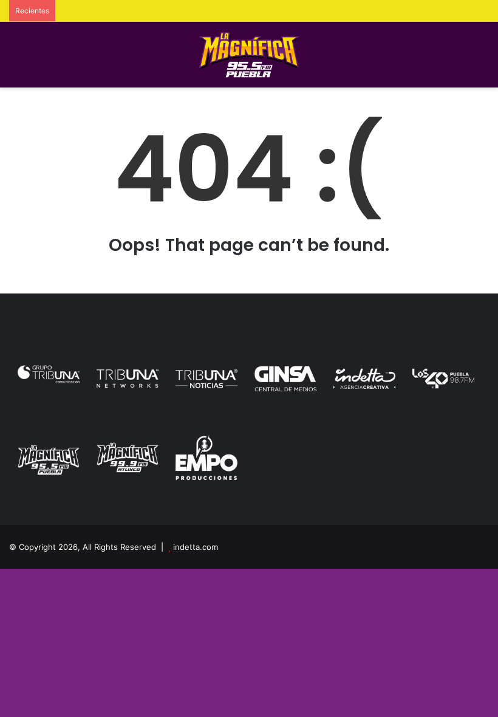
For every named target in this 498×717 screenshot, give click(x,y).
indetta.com (195, 547)
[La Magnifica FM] (249, 54)
